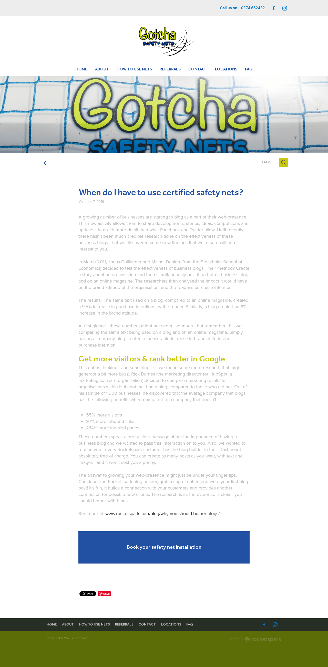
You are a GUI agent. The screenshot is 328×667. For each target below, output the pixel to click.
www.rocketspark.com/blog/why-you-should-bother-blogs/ (162, 513)
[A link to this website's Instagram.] (285, 8)
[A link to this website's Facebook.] (274, 8)
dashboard (81, 638)
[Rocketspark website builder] (255, 639)
